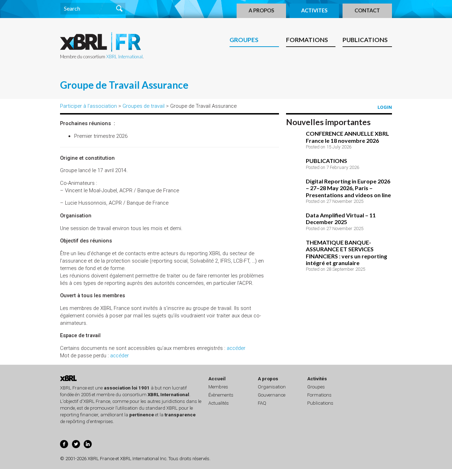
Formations (319, 395)
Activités (317, 378)
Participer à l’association (88, 106)
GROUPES (244, 39)
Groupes (316, 386)
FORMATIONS (307, 39)
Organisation (272, 386)
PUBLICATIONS (365, 39)
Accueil (217, 378)
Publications (320, 403)
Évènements (220, 395)
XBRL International (124, 56)
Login (384, 107)
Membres (218, 386)
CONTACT (367, 10)
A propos (268, 378)
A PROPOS (261, 10)
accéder (236, 348)
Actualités (218, 403)
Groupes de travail (144, 106)
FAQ (262, 403)
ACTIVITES (314, 10)
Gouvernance (271, 395)
